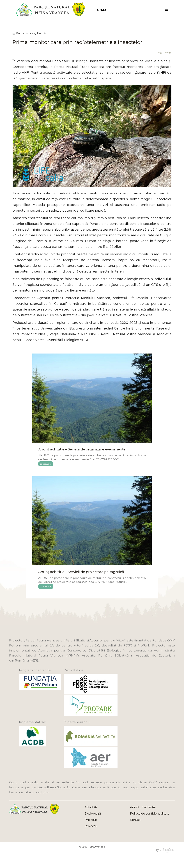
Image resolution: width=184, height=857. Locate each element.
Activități (91, 807)
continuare (45, 463)
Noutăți (42, 33)
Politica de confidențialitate (149, 813)
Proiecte (91, 820)
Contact (136, 820)
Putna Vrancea (25, 33)
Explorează (93, 813)
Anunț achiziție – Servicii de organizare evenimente (81, 449)
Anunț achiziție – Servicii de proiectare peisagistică (81, 572)
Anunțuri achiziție (143, 807)
